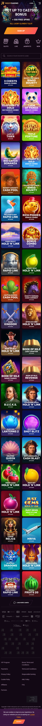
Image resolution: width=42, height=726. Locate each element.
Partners (4, 690)
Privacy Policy (5, 674)
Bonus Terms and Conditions (27, 664)
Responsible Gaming (29, 674)
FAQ (23, 685)
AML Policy (25, 679)
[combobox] (21, 55)
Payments (4, 669)
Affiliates (4, 685)
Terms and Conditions (29, 669)
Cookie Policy (5, 679)
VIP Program (5, 662)
